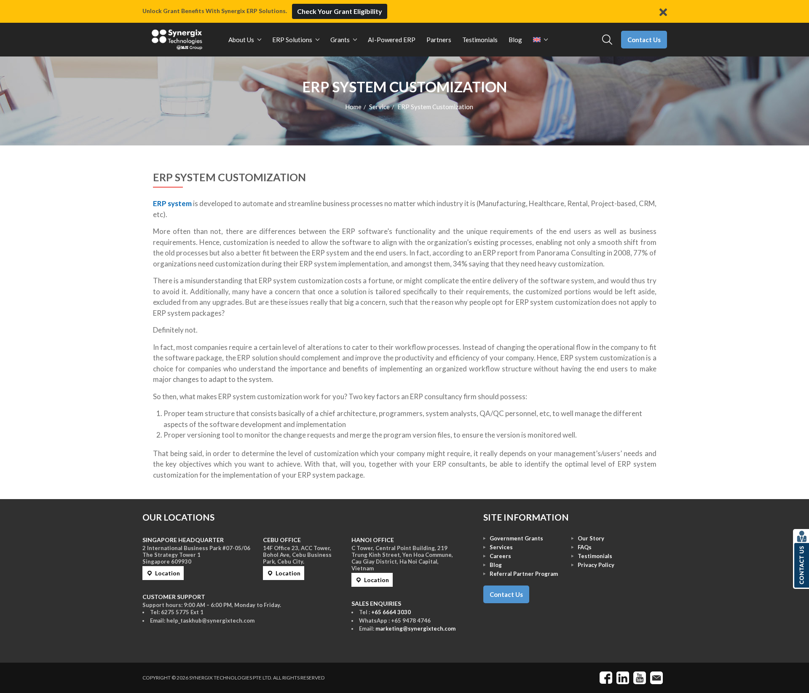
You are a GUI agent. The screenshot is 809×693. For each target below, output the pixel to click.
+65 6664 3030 (391, 612)
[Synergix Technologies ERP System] (177, 39)
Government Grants (516, 538)
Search (607, 40)
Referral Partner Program (524, 573)
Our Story (591, 538)
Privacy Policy (596, 564)
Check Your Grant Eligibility (339, 11)
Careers (500, 556)
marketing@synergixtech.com (415, 628)
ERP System (184, 177)
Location (167, 573)
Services (501, 547)
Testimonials (595, 556)
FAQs (585, 547)
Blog (496, 564)
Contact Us (644, 39)
